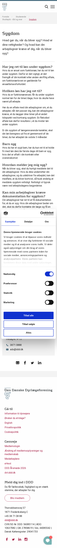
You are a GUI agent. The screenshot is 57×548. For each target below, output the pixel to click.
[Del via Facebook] (25, 362)
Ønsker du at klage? (15, 418)
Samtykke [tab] (10, 221)
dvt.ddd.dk (10, 472)
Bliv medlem (17, 498)
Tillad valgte (28, 324)
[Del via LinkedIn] (39, 362)
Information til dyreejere (17, 413)
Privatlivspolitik (13, 427)
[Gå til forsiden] (4, 6)
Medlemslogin (12, 446)
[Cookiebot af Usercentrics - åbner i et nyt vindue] (41, 213)
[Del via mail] (17, 362)
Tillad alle (29, 315)
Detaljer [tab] (28, 221)
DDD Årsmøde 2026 (15, 468)
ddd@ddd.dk (11, 520)
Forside (5, 17)
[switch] (49, 283)
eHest (8, 463)
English (8, 422)
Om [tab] (47, 221)
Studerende (21, 17)
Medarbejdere (12, 458)
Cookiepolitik (12, 432)
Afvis (28, 332)
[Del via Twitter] (32, 362)
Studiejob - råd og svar (12, 19)
